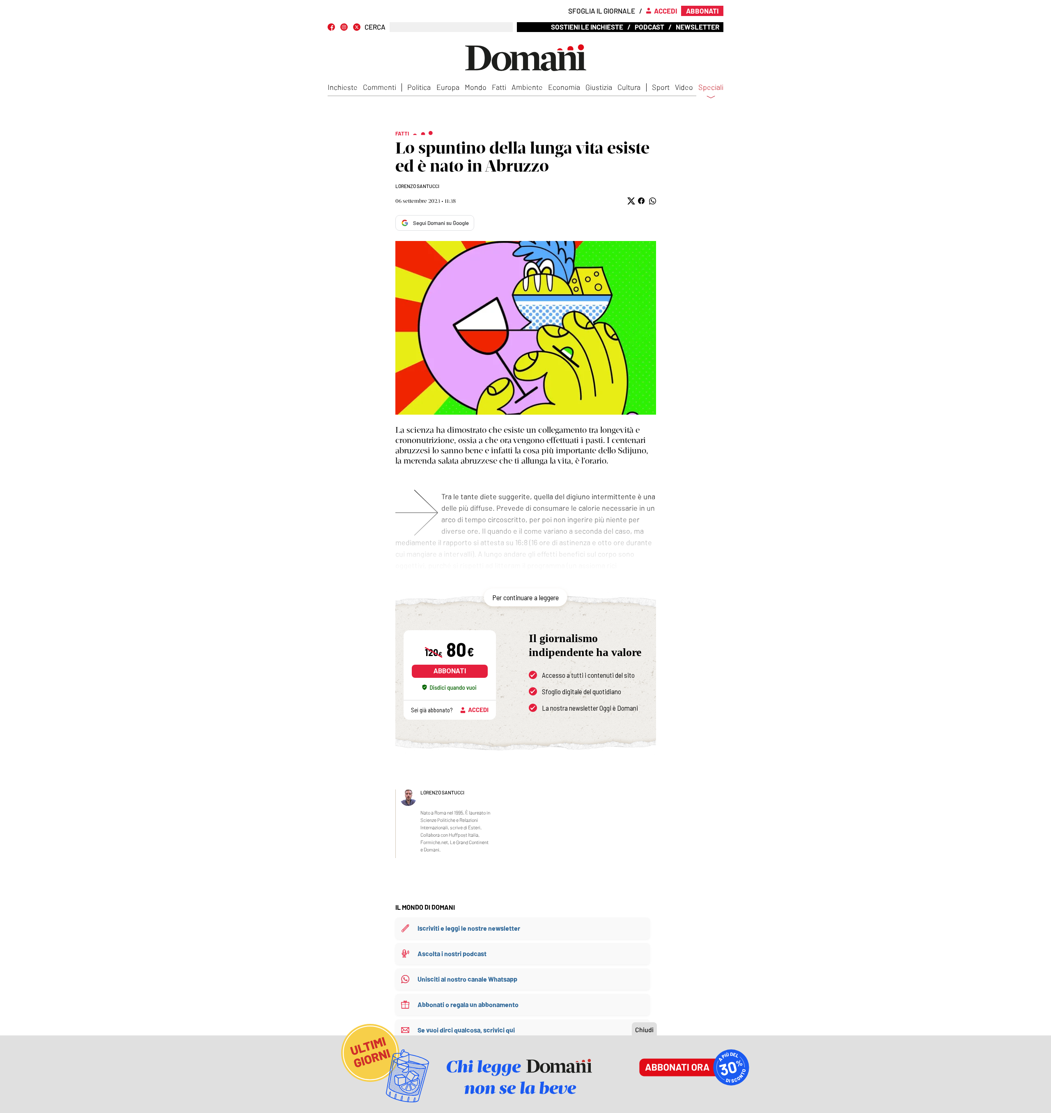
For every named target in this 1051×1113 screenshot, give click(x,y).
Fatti (499, 87)
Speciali (710, 87)
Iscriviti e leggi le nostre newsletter (469, 928)
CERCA (375, 27)
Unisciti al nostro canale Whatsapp (467, 979)
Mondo (475, 87)
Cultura (628, 87)
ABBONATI (450, 671)
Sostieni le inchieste (587, 27)
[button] (630, 200)
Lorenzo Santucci (417, 186)
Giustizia (598, 87)
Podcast (649, 27)
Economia (564, 87)
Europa (447, 87)
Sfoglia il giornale (601, 11)
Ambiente (527, 87)
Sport (661, 87)
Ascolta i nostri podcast (452, 953)
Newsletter (697, 27)
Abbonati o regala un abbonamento (468, 1004)
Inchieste (343, 87)
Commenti (379, 87)
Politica (419, 87)
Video (684, 87)
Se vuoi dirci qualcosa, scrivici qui (466, 1030)
